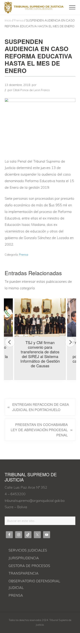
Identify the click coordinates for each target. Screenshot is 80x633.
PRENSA (16, 595)
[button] (72, 7)
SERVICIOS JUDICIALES (28, 550)
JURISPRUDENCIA (24, 558)
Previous (10, 342)
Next (70, 342)
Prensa (23, 254)
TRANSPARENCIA (23, 573)
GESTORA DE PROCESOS (29, 566)
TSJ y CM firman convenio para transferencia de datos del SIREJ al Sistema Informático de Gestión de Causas (40, 354)
